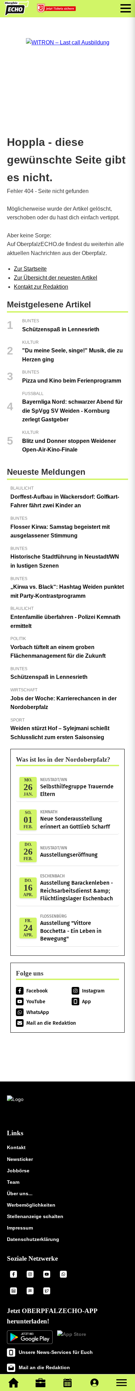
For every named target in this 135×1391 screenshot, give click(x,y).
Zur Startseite (30, 269)
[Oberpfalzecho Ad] (57, 10)
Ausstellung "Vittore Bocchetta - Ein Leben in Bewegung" (70, 928)
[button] (121, 1382)
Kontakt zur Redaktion (41, 287)
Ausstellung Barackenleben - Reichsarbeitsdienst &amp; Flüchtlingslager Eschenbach (76, 888)
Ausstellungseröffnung (69, 852)
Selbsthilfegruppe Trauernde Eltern (77, 787)
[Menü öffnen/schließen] (125, 8)
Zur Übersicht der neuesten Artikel (55, 278)
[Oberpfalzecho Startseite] (16, 14)
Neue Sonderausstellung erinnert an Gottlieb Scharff (75, 820)
